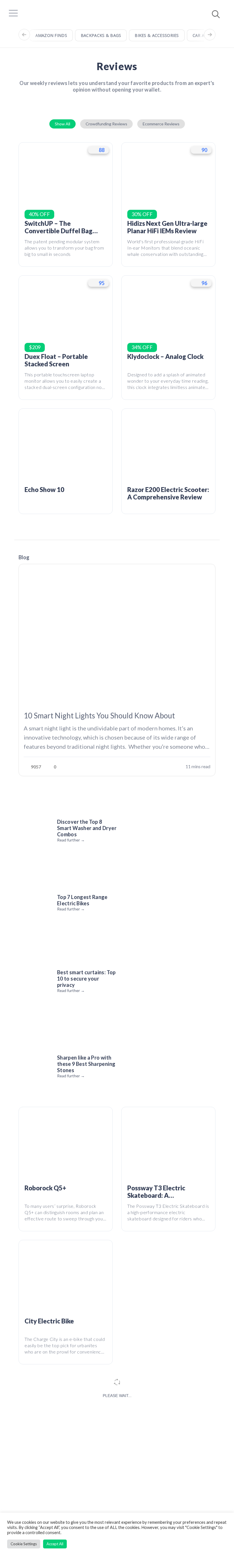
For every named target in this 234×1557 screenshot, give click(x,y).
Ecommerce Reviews (161, 123)
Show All (62, 123)
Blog (24, 557)
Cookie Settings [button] (24, 1544)
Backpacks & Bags (101, 35)
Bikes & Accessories (157, 35)
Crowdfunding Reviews (106, 123)
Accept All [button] (55, 1544)
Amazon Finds (51, 35)
